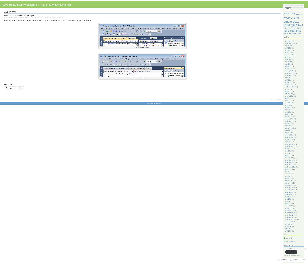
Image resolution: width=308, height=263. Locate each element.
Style (29, 17)
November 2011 (290, 162)
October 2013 (289, 135)
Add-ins (289, 14)
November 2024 (290, 43)
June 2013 (288, 142)
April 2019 (288, 80)
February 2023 (289, 55)
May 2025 (288, 41)
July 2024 (288, 46)
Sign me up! (291, 252)
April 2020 (288, 66)
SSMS (298, 14)
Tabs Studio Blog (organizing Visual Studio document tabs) (37, 4)
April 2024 (288, 48)
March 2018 (289, 94)
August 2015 (289, 123)
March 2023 (289, 52)
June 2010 (288, 199)
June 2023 (288, 50)
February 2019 (289, 82)
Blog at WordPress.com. (154, 103)
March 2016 (289, 114)
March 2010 (289, 206)
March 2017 (289, 105)
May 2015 (288, 126)
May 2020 (288, 64)
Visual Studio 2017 (294, 29)
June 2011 (288, 174)
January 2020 (289, 71)
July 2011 (288, 171)
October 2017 (289, 96)
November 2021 (290, 59)
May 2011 (288, 176)
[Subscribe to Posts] (284, 238)
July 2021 (288, 62)
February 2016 (289, 117)
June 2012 (288, 151)
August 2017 (289, 98)
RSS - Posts (289, 238)
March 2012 (289, 158)
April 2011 (288, 178)
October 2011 (289, 165)
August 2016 (289, 107)
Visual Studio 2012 (293, 24)
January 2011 (289, 185)
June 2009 (288, 226)
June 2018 (288, 91)
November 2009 (290, 215)
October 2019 (289, 75)
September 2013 (290, 137)
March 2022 (289, 57)
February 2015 (289, 128)
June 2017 (288, 101)
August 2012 (289, 149)
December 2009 (290, 213)
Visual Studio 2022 (293, 33)
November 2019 (290, 73)
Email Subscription (291, 245)
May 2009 (288, 229)
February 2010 (289, 208)
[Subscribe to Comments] (284, 242)
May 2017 (288, 103)
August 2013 (289, 139)
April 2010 (288, 203)
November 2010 (290, 190)
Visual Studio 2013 (289, 27)
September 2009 (290, 219)
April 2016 (288, 112)
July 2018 (288, 89)
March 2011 (289, 181)
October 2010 (289, 192)
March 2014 (289, 133)
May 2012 (288, 153)
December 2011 (290, 160)
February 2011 (289, 183)
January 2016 (289, 119)
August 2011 (289, 169)
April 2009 (288, 231)
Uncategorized (17, 17)
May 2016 (288, 110)
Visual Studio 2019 (292, 31)
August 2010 (289, 197)
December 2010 (290, 187)
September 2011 (290, 167)
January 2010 (289, 210)
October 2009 (289, 217)
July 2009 (288, 224)
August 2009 (289, 222)
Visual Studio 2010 (38, 17)
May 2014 (288, 130)
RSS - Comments (291, 242)
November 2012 (290, 144)
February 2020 (289, 68)
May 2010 (288, 201)
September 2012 (290, 146)
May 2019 (288, 78)
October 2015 (289, 121)
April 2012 (288, 155)
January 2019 (289, 84)
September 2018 (290, 87)
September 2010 (290, 194)
